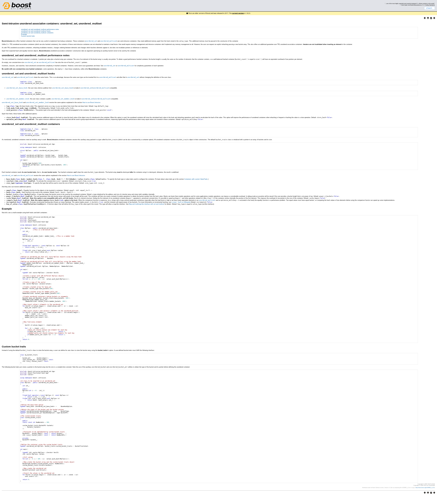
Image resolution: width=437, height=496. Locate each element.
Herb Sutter (404, 5)
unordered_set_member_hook (17, 99)
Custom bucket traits (28, 36)
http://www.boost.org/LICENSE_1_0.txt (425, 487)
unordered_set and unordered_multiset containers (37, 33)
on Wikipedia (180, 202)
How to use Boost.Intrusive (91, 102)
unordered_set (91, 41)
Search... (430, 8)
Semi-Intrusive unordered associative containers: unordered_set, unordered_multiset (52, 23)
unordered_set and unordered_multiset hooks (36, 31)
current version (238, 13)
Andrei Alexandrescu (416, 5)
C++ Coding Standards (428, 5)
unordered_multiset (108, 41)
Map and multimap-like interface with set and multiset (146, 204)
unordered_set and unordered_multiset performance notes (40, 29)
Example (24, 34)
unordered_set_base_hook (16, 88)
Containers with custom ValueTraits (196, 179)
